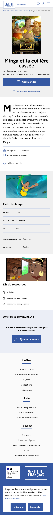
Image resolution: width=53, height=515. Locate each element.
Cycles (26, 379)
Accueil (6, 10)
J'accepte (35, 506)
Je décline (18, 506)
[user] (43, 3)
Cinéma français (26, 369)
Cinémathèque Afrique (19, 10)
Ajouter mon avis (29, 339)
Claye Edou (11, 71)
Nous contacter (26, 412)
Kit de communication (26, 417)
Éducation (26, 389)
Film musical (20, 74)
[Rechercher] (38, 3)
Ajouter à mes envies (28, 91)
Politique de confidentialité (26, 445)
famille (18, 163)
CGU (26, 450)
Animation (7, 74)
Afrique (10, 163)
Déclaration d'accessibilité (26, 455)
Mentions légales (26, 440)
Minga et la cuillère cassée (40, 10)
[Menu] (48, 3)
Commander (29, 81)
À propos (26, 435)
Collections (26, 384)
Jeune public (31, 74)
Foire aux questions (26, 407)
